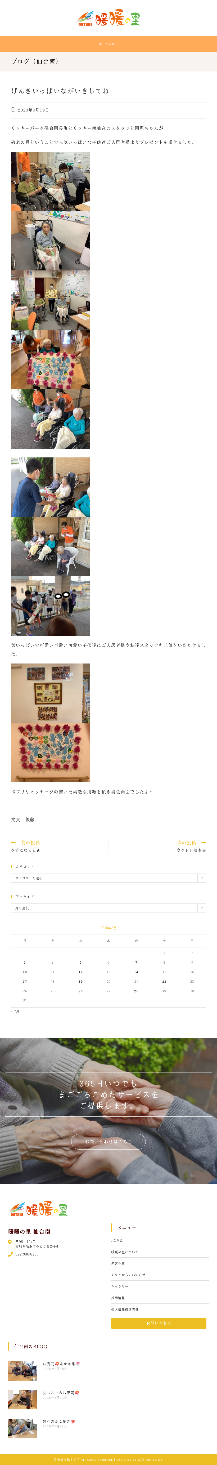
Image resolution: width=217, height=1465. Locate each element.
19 (81, 981)
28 (136, 990)
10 (25, 971)
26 (81, 990)
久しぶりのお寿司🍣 (61, 1393)
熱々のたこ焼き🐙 (59, 1421)
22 (164, 981)
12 (81, 971)
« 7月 (15, 1011)
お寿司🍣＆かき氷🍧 (61, 1364)
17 (25, 981)
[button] (108, 1142)
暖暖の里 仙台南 (29, 1231)
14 (136, 971)
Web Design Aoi (151, 1459)
